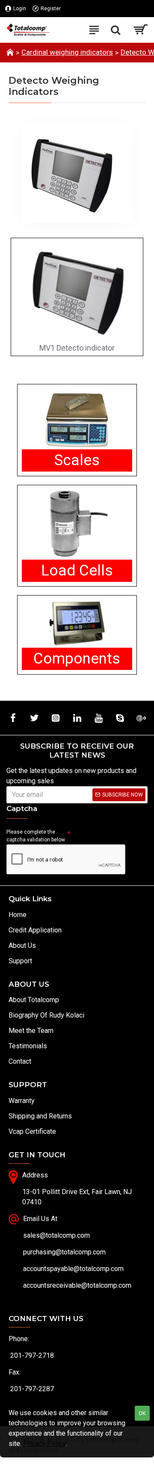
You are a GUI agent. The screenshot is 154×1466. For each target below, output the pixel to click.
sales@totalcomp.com (56, 1235)
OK (142, 1413)
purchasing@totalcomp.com (64, 1252)
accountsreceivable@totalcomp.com (77, 1285)
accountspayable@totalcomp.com (73, 1269)
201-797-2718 (32, 1355)
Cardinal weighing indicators (67, 52)
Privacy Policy (44, 1443)
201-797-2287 (32, 1389)
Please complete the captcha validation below (35, 836)
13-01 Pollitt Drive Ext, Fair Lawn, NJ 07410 (77, 1197)
